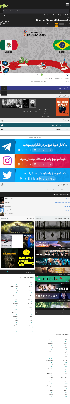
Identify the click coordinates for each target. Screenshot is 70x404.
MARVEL (67, 199)
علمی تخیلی (49, 365)
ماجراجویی (49, 373)
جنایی (46, 114)
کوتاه (50, 395)
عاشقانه (65, 365)
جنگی (66, 352)
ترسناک (50, 343)
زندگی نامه (65, 360)
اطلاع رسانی (36, 15)
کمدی (66, 395)
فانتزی (66, 369)
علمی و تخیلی (13, 308)
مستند (50, 377)
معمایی (65, 382)
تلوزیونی (65, 348)
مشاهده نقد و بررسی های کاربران (60, 125)
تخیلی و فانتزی (13, 286)
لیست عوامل (56, 15)
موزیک (50, 382)
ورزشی (68, 17)
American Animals (44, 110)
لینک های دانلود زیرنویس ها (62, 92)
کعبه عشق (67, 210)
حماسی (15, 295)
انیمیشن (65, 339)
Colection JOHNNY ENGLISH (62, 203)
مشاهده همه (38, 218)
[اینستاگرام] (35, 167)
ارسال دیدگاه (46, 15)
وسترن (50, 390)
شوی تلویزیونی (48, 360)
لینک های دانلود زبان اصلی (63, 88)
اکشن (50, 339)
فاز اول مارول (67, 206)
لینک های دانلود (65, 15)
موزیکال (65, 386)
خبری (66, 356)
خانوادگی (50, 352)
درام (44, 114)
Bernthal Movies (65, 214)
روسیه (65, 75)
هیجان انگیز (49, 386)
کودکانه (15, 329)
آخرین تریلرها (30, 218)
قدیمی (66, 373)
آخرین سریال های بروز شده (62, 218)
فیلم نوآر (50, 369)
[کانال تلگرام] (35, 153)
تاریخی (65, 343)
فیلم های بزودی (30, 272)
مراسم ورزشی (64, 377)
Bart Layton (43, 116)
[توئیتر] (35, 181)
